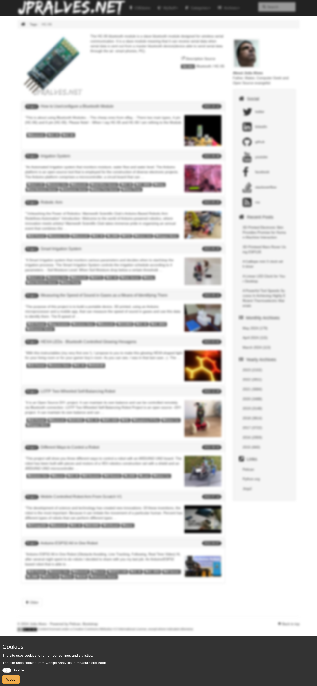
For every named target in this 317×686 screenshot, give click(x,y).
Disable (18, 670)
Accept (11, 679)
